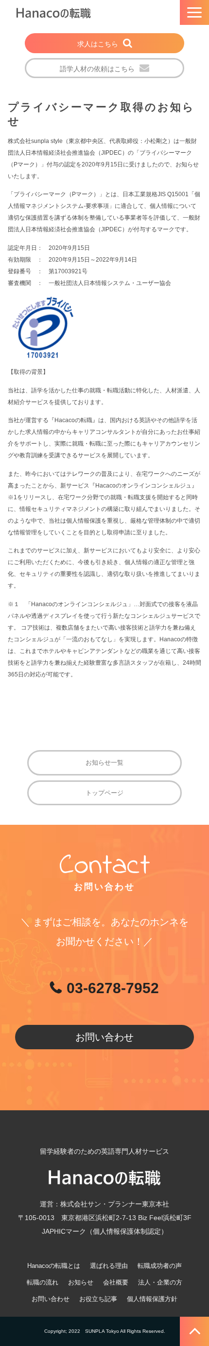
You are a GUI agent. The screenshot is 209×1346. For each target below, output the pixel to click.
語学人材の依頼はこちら (97, 69)
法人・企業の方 (160, 1282)
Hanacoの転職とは (53, 1265)
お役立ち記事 (98, 1299)
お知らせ (80, 1282)
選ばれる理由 (109, 1265)
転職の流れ (42, 1282)
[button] (194, 12)
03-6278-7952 (113, 988)
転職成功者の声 (160, 1265)
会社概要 (115, 1282)
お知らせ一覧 (104, 762)
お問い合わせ (104, 1037)
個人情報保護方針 (152, 1299)
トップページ (104, 792)
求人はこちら (97, 44)
